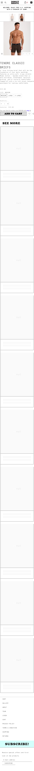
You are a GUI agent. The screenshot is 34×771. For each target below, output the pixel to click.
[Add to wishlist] (29, 114)
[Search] (5, 3)
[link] (17, 174)
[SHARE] (33, 114)
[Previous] (29, 53)
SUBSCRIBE (9, 763)
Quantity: (4, 100)
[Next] (32, 53)
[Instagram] (31, 2)
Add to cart (13, 113)
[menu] (2, 2)
